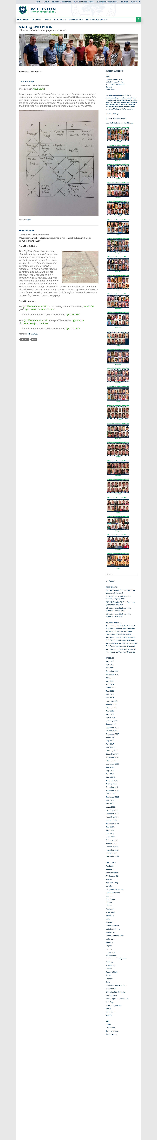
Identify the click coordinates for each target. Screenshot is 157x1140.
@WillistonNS (30, 306)
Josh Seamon (111, 626)
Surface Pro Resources (107, 2)
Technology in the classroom (117, 999)
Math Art (109, 922)
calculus (24, 339)
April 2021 (110, 668)
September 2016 (112, 764)
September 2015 (112, 797)
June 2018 (110, 711)
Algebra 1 (109, 866)
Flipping (109, 906)
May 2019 (110, 694)
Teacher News (111, 995)
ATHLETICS (59, 19)
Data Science (111, 899)
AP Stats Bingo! (27, 81)
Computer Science (113, 893)
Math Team (135, 2)
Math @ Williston (35, 27)
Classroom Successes (114, 889)
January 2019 (111, 704)
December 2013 (112, 847)
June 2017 (110, 737)
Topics (108, 1009)
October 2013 (111, 853)
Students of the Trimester (115, 992)
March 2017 (110, 747)
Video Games (111, 1012)
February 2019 (111, 701)
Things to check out (113, 1005)
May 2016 (110, 770)
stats (34, 339)
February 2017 (111, 751)
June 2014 (110, 827)
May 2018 (110, 714)
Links (108, 919)
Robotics (109, 962)
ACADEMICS (22, 19)
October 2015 (111, 794)
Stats (29, 220)
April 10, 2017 (73, 314)
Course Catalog (112, 114)
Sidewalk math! (27, 230)
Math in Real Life (112, 926)
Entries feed (110, 1028)
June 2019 (110, 691)
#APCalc (42, 306)
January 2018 (111, 724)
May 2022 (110, 661)
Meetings (109, 942)
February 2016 (111, 780)
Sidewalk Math (32, 334)
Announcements (112, 873)
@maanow (78, 320)
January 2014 (111, 843)
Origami (109, 946)
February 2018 (111, 721)
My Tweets (110, 581)
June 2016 (110, 767)
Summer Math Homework (116, 118)
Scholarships (111, 965)
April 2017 (110, 744)
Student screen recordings (116, 985)
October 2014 (111, 820)
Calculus (109, 886)
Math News (110, 932)
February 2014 (111, 840)
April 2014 (110, 833)
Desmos (109, 902)
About (46, 2)
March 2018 (110, 717)
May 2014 (110, 830)
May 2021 (110, 664)
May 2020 (110, 681)
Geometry (110, 909)
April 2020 (110, 684)
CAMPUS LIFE (75, 19)
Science (109, 969)
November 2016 (112, 757)
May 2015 (110, 800)
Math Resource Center (84, 2)
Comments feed (112, 1031)
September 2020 (112, 674)
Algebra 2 (109, 869)
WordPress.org (112, 1034)
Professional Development (116, 959)
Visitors (108, 1015)
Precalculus (110, 952)
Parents (109, 949)
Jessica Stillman (112, 643)
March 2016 (110, 777)
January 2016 (111, 784)
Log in (108, 1024)
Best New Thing (112, 883)
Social (108, 975)
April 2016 (110, 774)
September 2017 (112, 734)
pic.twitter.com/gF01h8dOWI (33, 323)
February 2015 (111, 810)
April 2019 (110, 698)
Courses (109, 896)
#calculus (89, 306)
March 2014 (110, 837)
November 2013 (112, 850)
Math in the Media (113, 929)
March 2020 (110, 688)
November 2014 (112, 817)
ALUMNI (36, 19)
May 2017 (110, 741)
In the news (110, 912)
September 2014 (112, 824)
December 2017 (112, 727)
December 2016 (112, 754)
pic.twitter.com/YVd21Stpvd (40, 309)
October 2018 (111, 708)
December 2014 (112, 814)
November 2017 (112, 731)
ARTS (47, 19)
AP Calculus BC (112, 876)
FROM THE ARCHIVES (95, 19)
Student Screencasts (61, 2)
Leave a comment (42, 85)
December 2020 (112, 671)
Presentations (111, 955)
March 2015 (110, 807)
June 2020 (110, 678)
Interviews (110, 916)
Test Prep (109, 1002)
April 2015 (110, 804)
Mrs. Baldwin (38, 89)
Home (38, 2)
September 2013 (112, 857)
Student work (111, 989)
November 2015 (112, 790)
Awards (109, 879)
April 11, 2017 (73, 328)
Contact (124, 2)
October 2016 (111, 761)
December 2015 (112, 787)
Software (109, 979)
